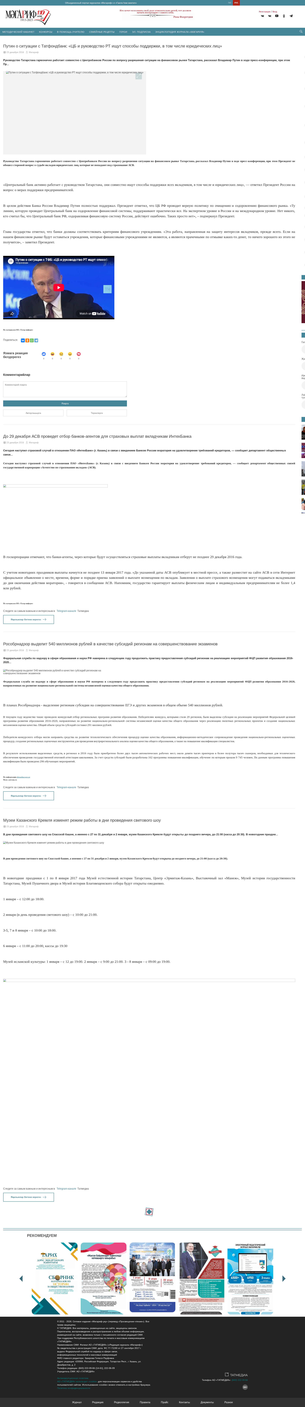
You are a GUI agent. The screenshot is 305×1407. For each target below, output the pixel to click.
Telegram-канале (66, 611)
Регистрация (264, 12)
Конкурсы (45, 31)
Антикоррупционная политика (72, 1378)
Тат (229, 2)
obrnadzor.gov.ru (23, 777)
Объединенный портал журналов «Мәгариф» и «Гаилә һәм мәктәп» (101, 3)
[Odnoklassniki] (284, 16)
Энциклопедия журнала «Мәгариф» (179, 31)
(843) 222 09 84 (240, 1380)
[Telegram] (291, 16)
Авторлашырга (33, 413)
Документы (207, 1402)
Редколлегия (121, 1402)
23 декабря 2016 (15, 52)
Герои (123, 31)
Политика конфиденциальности (73, 1388)
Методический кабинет (18, 31)
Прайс (164, 1402)
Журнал (76, 1402)
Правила (145, 1402)
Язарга (65, 403)
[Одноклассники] (27, 340)
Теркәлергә (97, 413)
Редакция (97, 1402)
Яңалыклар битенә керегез (26, 619)
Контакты (184, 1402)
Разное (228, 1402)
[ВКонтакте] (23, 340)
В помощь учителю (70, 31)
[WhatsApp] (32, 340)
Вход (275, 12)
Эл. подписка (141, 31)
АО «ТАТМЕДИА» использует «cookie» (77, 1381)
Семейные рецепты (102, 31)
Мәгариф (34, 52)
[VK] (262, 16)
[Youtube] (276, 16)
